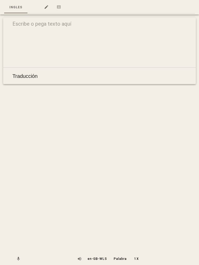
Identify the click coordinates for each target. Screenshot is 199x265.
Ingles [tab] (15, 7)
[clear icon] (183, 25)
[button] (33, 7)
